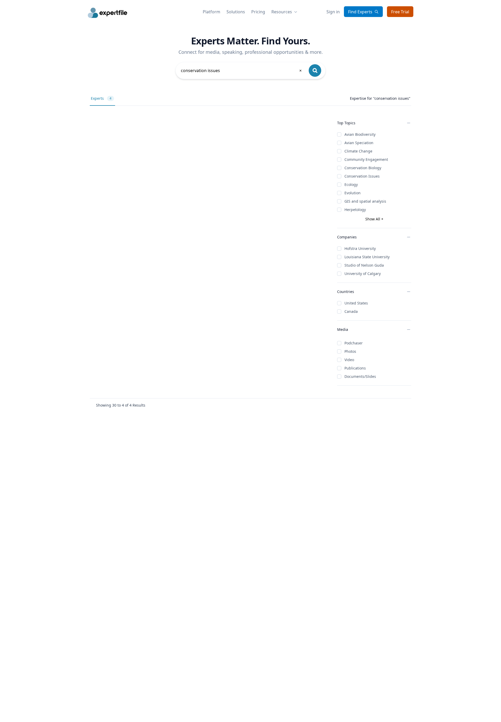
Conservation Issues (362, 176)
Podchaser (353, 343)
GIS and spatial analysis (365, 201)
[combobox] (242, 70)
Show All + (374, 218)
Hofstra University (360, 248)
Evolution (352, 192)
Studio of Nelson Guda (364, 265)
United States (356, 303)
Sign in (333, 12)
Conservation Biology (362, 167)
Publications (355, 368)
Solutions (235, 12)
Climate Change (358, 151)
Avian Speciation (358, 142)
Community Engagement (366, 159)
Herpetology (355, 209)
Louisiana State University (367, 256)
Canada (351, 311)
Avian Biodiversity (359, 134)
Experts (101, 98)
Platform (211, 12)
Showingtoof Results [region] (120, 405)
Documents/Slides (360, 376)
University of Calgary (362, 273)
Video (349, 359)
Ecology (351, 184)
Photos (350, 351)
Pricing (258, 12)
